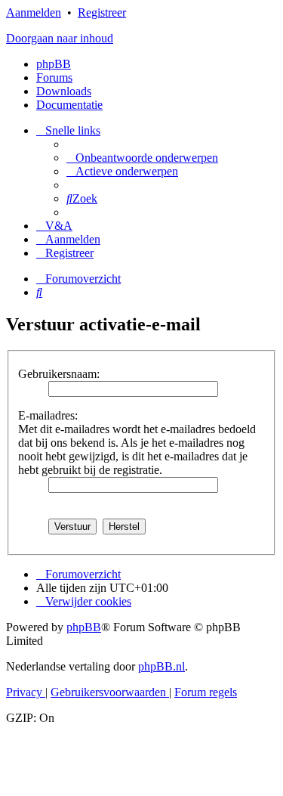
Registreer (102, 12)
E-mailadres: (48, 415)
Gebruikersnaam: (59, 373)
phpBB (53, 63)
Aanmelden (33, 12)
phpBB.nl (161, 666)
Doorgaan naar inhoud (59, 38)
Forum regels (205, 692)
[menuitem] (142, 157)
